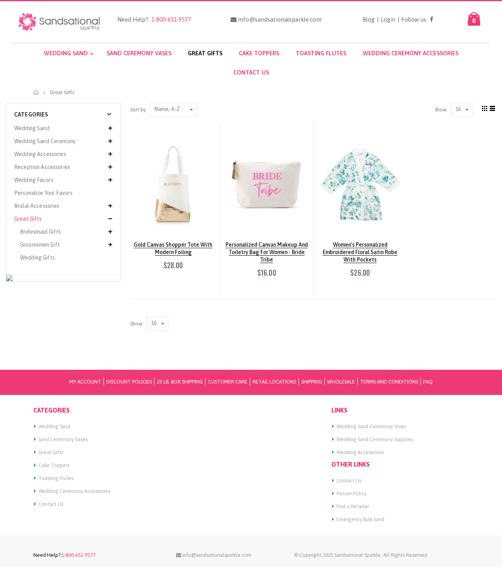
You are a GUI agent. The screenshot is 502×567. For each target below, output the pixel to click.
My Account (85, 382)
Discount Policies (129, 382)
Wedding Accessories (360, 452)
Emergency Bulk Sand (360, 519)
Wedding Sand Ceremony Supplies (374, 439)
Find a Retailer (352, 506)
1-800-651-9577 (169, 19)
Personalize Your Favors (43, 193)
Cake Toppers (53, 465)
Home (36, 92)
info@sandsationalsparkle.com (279, 19)
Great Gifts (50, 452)
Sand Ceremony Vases (62, 439)
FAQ (428, 382)
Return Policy (351, 493)
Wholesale (341, 382)
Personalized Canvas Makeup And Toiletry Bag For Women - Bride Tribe (267, 252)
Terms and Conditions (389, 382)
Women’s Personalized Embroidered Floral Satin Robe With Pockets (360, 252)
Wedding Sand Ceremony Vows (371, 426)
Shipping (311, 382)
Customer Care (227, 382)
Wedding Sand (54, 426)
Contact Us (50, 504)
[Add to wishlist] (158, 279)
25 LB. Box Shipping (180, 382)
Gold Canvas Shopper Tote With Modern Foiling (173, 248)
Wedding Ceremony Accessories (74, 491)
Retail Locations (274, 382)
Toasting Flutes (55, 478)
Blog (368, 19)
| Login (386, 19)
